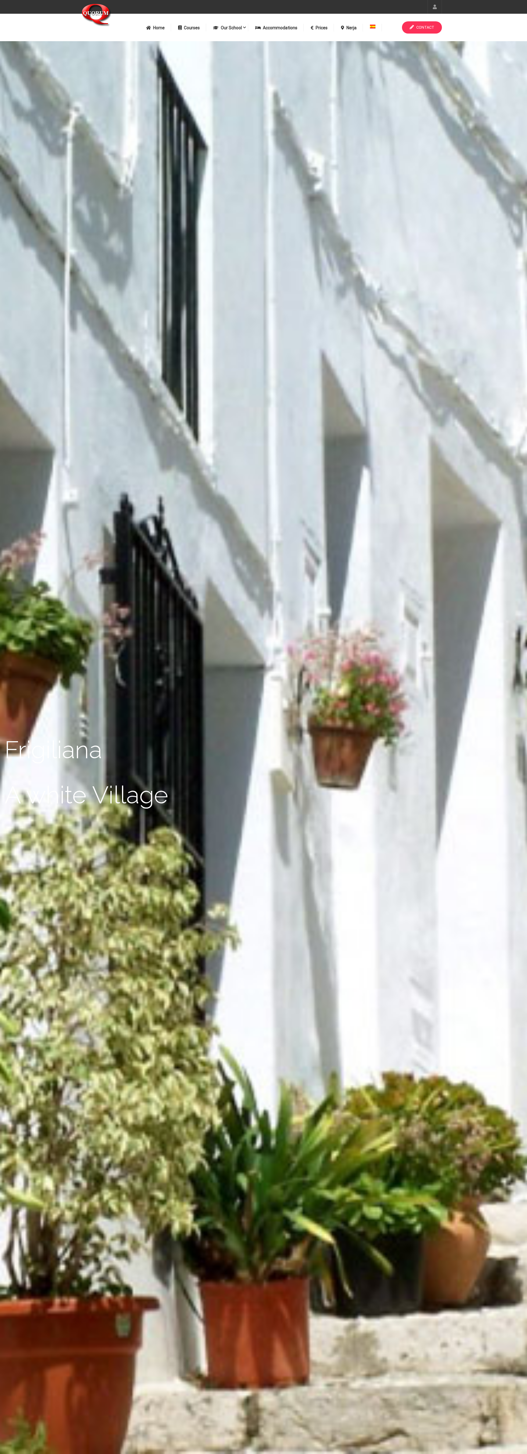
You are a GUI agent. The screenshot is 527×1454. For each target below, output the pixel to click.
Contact (424, 27)
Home (159, 27)
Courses (192, 27)
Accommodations (280, 27)
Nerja (351, 27)
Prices (322, 27)
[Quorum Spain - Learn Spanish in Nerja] (108, 18)
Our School (231, 27)
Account (434, 7)
